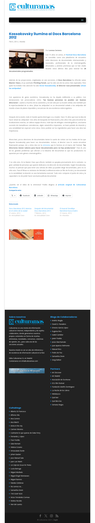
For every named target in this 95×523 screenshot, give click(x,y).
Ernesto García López (60, 328)
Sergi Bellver (56, 360)
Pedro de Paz (57, 353)
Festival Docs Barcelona (76, 55)
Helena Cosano (16, 447)
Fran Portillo (15, 440)
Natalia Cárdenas (17, 483)
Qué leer (55, 397)
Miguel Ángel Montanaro (20, 476)
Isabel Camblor (57, 335)
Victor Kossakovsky (47, 86)
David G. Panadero (59, 324)
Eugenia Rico (57, 331)
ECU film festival (58, 383)
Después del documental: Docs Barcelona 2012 (43, 209)
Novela (22, 42)
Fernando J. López (17, 436)
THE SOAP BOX (16, 494)
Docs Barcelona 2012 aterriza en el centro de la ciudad (20, 209)
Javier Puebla (57, 338)
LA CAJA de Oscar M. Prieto (21, 465)
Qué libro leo (57, 401)
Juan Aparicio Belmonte (61, 345)
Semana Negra (57, 405)
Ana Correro (15, 418)
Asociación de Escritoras (61, 379)
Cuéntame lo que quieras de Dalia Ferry (25, 433)
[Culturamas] (27, 325)
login (56, 520)
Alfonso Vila (15, 415)
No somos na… (16, 486)
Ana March (15, 422)
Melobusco (56, 394)
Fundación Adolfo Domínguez (63, 387)
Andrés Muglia (57, 320)
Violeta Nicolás (16, 501)
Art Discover (56, 372)
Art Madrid (56, 376)
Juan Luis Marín (16, 461)
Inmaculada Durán (17, 451)
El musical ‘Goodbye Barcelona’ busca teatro (69, 209)
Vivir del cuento (16, 504)
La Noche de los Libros (60, 390)
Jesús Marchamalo (59, 342)
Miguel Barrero (16, 479)
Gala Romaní (15, 444)
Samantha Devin (58, 356)
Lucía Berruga (16, 469)
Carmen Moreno (17, 429)
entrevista (46, 145)
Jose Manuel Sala (17, 458)
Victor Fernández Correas (20, 497)
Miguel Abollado (17, 472)
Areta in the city (16, 426)
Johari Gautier (16, 454)
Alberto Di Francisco (18, 411)
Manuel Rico (56, 349)
